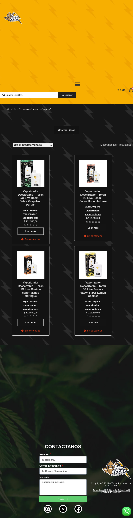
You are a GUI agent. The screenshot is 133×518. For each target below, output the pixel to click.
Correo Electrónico (50, 465)
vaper (26, 210)
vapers (33, 210)
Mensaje (44, 477)
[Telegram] (63, 509)
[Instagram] (48, 509)
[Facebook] (78, 509)
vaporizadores (30, 217)
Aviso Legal (99, 490)
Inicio (13, 109)
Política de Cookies (111, 491)
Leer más (30, 231)
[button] (77, 84)
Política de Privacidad (117, 490)
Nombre (44, 454)
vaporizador (29, 214)
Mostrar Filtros (66, 130)
